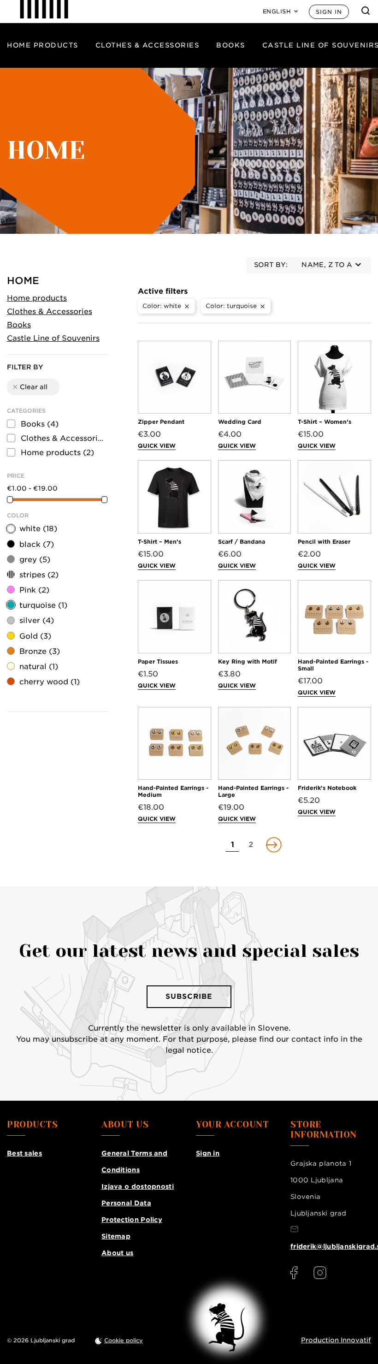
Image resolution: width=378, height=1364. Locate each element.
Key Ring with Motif (247, 661)
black (36, 544)
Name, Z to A (326, 264)
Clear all (29, 387)
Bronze (39, 651)
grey (34, 559)
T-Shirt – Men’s (159, 541)
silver (36, 620)
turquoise (43, 605)
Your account (232, 1125)
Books (230, 45)
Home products (42, 45)
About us (117, 1253)
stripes (39, 574)
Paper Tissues (158, 661)
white (38, 528)
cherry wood (49, 681)
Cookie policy (123, 1340)
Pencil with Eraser (324, 541)
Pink (34, 590)
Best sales (24, 1153)
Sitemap (115, 1236)
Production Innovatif (336, 1340)
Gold (35, 636)
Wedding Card (239, 421)
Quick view (157, 445)
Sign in (329, 11)
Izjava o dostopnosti (137, 1186)
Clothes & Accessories (147, 45)
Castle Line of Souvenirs (53, 338)
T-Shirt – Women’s (324, 421)
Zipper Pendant (161, 421)
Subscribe (189, 996)
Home (23, 280)
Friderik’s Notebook (327, 787)
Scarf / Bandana (241, 541)
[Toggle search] (365, 10)
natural (38, 666)
